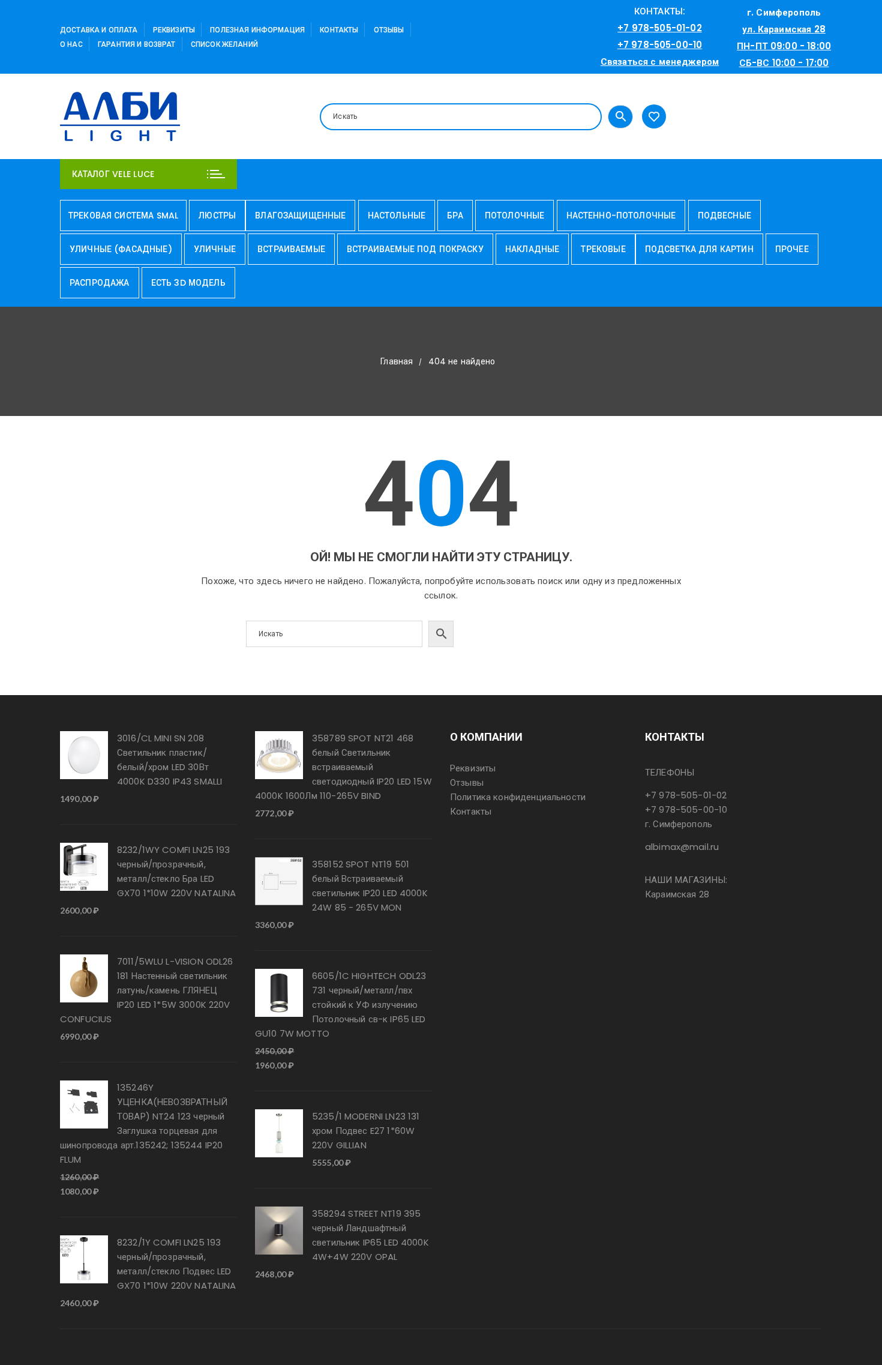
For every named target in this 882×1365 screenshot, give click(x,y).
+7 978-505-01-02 (659, 28)
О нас (71, 44)
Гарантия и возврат (137, 44)
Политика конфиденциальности (518, 797)
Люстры (217, 215)
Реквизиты (174, 30)
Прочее (792, 249)
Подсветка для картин (699, 249)
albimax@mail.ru (682, 846)
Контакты (339, 30)
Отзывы (389, 30)
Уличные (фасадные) (121, 249)
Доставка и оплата (99, 30)
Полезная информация (257, 30)
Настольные (397, 215)
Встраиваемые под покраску (415, 249)
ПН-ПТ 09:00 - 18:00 (784, 46)
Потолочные (515, 215)
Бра (455, 215)
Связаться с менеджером (660, 61)
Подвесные (724, 215)
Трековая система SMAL (123, 215)
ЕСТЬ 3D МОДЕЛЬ (188, 283)
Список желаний (224, 44)
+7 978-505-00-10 (659, 44)
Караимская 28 (677, 894)
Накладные (532, 249)
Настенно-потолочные (621, 215)
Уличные (215, 249)
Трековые (603, 249)
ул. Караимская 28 (784, 29)
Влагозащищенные (300, 215)
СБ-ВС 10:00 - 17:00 (784, 62)
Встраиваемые (291, 249)
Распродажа (100, 283)
